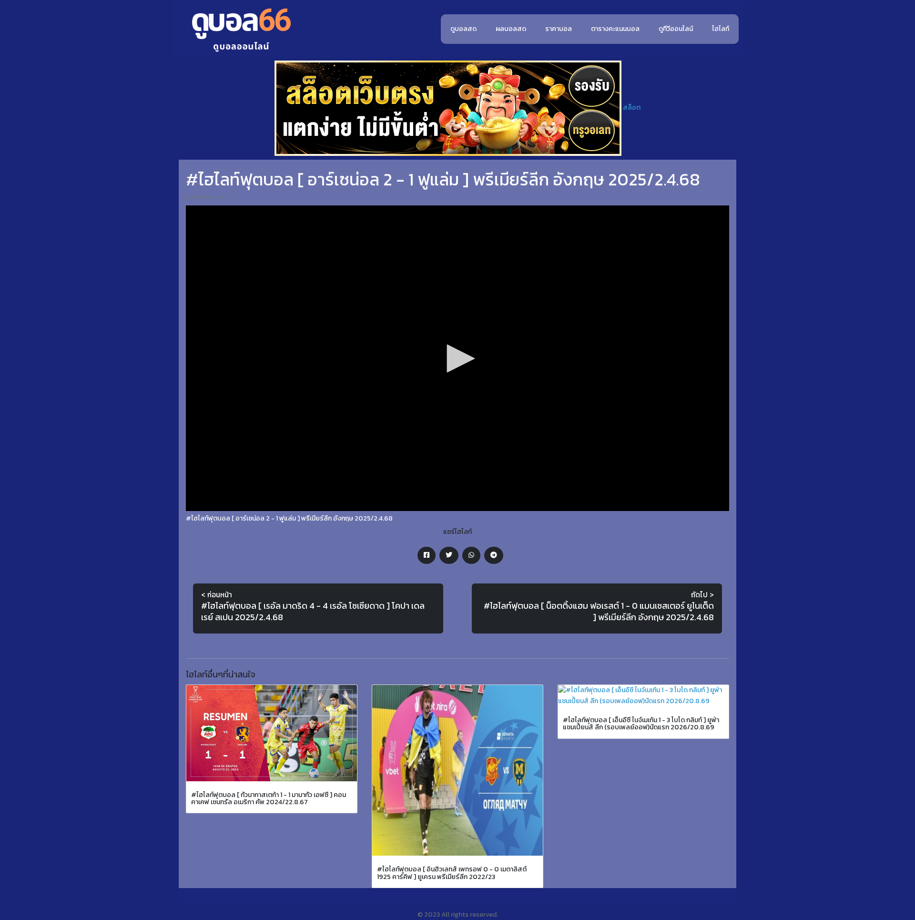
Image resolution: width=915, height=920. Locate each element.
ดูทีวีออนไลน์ (676, 29)
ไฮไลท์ (720, 29)
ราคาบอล (558, 29)
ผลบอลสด (511, 29)
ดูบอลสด (463, 29)
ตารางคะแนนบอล (615, 29)
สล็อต (631, 107)
